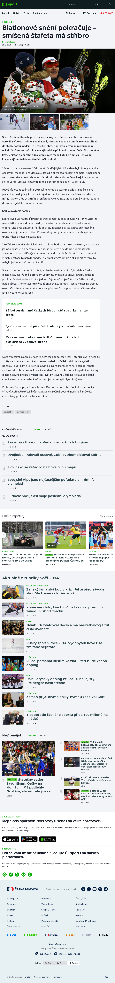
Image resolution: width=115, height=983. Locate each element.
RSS (106, 977)
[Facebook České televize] (89, 889)
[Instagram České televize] (83, 889)
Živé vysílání (81, 898)
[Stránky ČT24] (11, 935)
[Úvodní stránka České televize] (22, 889)
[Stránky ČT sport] (30, 935)
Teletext (11, 909)
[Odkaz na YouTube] (23, 874)
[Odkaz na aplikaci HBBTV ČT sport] (47, 839)
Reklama (11, 904)
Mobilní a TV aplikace (86, 920)
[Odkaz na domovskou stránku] (14, 4)
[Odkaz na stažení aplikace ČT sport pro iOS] (10, 839)
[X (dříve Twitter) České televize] (100, 889)
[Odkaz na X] (17, 874)
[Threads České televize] (106, 889)
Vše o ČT (45, 926)
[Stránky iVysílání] (51, 935)
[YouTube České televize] (94, 889)
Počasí (44, 915)
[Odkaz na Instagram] (4, 874)
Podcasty (80, 909)
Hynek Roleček (8, 42)
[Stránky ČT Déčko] (70, 935)
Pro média (46, 898)
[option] (49, 963)
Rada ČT (11, 915)
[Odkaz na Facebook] (11, 874)
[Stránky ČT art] (86, 935)
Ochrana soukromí (42, 977)
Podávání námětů (49, 920)
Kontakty (80, 926)
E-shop (10, 920)
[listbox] (61, 963)
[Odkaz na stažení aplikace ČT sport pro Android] (29, 839)
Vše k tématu (106, 516)
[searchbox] (80, 4)
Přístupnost (58, 977)
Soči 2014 (7, 22)
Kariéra (79, 915)
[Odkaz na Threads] (29, 874)
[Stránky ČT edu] (103, 935)
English (28, 977)
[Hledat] (97, 4)
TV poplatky (47, 904)
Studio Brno (81, 904)
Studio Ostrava (48, 909)
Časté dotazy (13, 926)
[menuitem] (5, 13)
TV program (13, 898)
